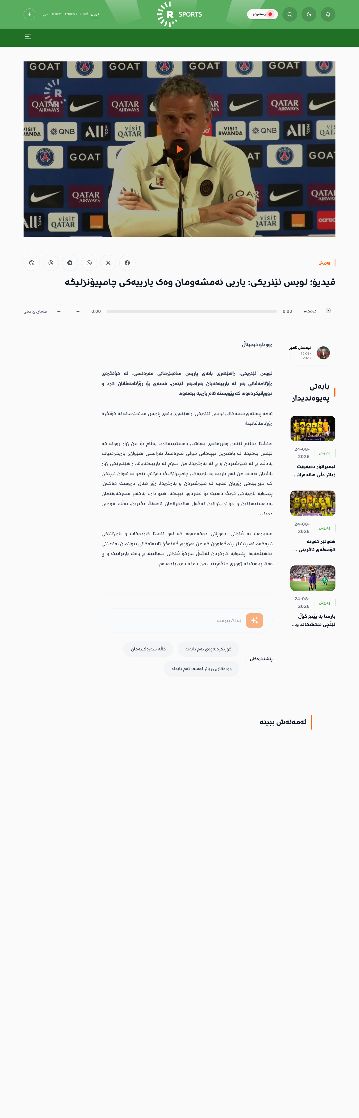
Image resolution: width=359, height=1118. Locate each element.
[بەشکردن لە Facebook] (127, 263)
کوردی (95, 14)
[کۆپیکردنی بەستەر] (32, 263)
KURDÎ (84, 14)
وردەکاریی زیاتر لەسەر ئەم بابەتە (201, 668)
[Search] (289, 14)
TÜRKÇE (57, 14)
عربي (46, 14)
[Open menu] (28, 38)
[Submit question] (254, 620)
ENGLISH (71, 14)
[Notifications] (328, 14)
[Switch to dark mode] (309, 14)
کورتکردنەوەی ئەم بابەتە (208, 649)
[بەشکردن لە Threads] (51, 263)
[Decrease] (78, 311)
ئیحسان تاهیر (300, 348)
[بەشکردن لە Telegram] (70, 263)
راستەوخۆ (259, 14)
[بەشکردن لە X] (108, 263)
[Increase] (59, 311)
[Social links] (29, 14)
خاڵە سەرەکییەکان (148, 649)
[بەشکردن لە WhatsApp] (89, 263)
